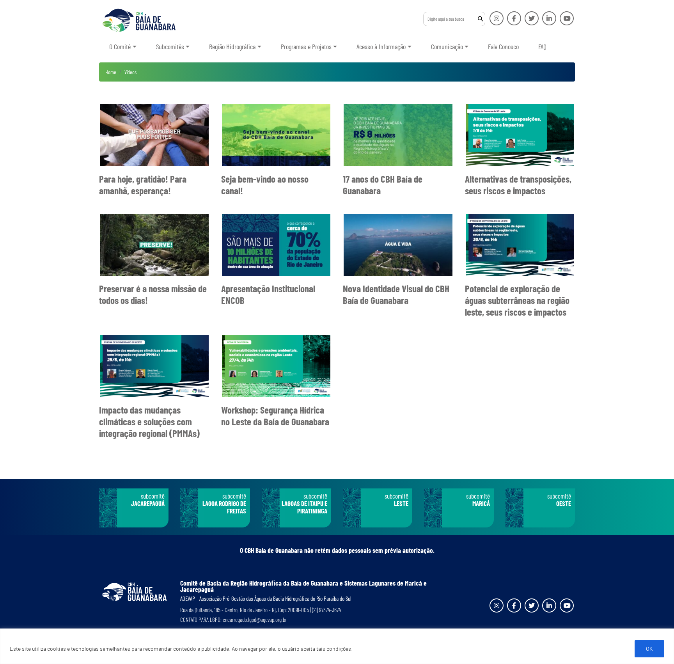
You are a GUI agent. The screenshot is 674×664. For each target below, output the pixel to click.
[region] (337, 646)
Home (110, 72)
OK (649, 648)
